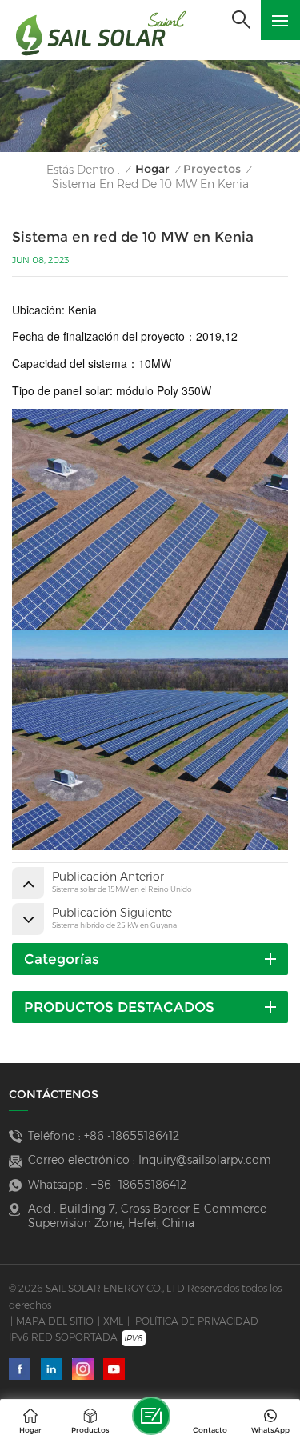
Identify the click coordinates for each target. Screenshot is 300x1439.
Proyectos (212, 169)
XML (113, 1321)
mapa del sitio (55, 1321)
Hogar (152, 169)
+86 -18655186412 (131, 1135)
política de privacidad (196, 1321)
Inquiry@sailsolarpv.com (204, 1159)
